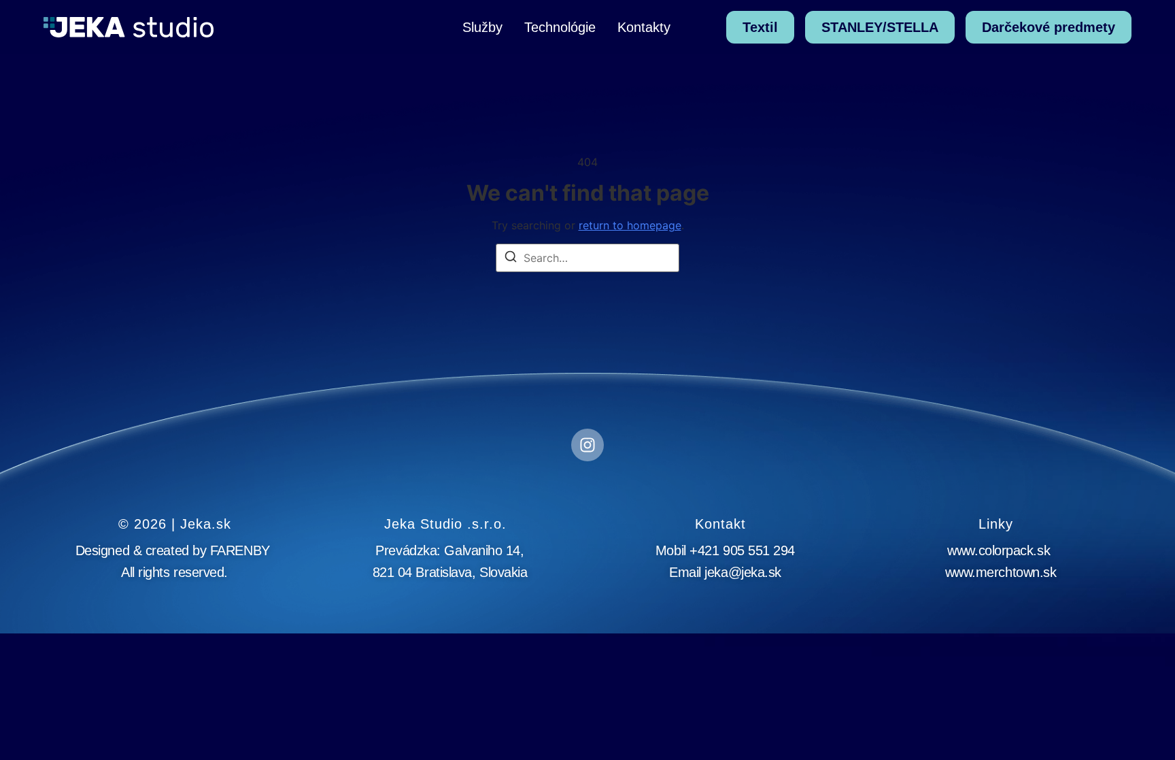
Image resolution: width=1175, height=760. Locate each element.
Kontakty (643, 27)
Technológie (560, 27)
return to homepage (630, 225)
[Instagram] (587, 445)
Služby (482, 27)
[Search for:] (587, 258)
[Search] (510, 258)
